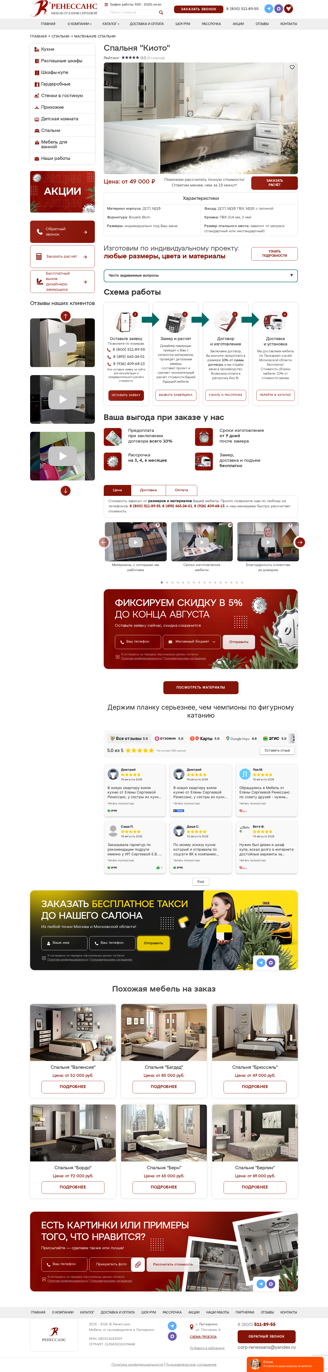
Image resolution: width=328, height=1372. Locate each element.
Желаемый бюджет (192, 641)
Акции (238, 24)
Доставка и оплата (147, 24)
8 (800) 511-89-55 (242, 9)
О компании (78, 24)
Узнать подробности (274, 253)
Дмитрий (194, 769)
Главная (48, 24)
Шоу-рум (183, 24)
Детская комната (59, 119)
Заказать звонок (198, 9)
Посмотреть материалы (200, 687)
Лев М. (258, 769)
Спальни (60, 36)
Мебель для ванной (54, 144)
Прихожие (52, 107)
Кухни (47, 49)
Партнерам (245, 1312)
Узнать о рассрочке (225, 395)
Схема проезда (203, 1337)
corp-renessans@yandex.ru (267, 1347)
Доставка (148, 490)
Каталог (110, 24)
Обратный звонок (267, 1336)
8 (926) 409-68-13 (242, 15)
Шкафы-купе (54, 72)
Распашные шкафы (61, 61)
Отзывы (262, 24)
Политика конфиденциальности (137, 1364)
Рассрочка (211, 24)
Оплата (181, 490)
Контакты (288, 24)
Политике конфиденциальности (141, 658)
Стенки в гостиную (62, 96)
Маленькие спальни (95, 36)
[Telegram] (268, 9)
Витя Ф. (258, 826)
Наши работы (55, 158)
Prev (65, 316)
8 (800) (257, 1324)
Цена (117, 490)
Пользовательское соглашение (191, 1364)
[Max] (278, 9)
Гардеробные (56, 84)
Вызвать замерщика (176, 395)
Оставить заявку (126, 395)
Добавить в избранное (207, 1348)
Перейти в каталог (275, 395)
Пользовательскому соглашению (185, 658)
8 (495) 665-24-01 (242, 3)
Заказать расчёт (274, 183)
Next (65, 490)
